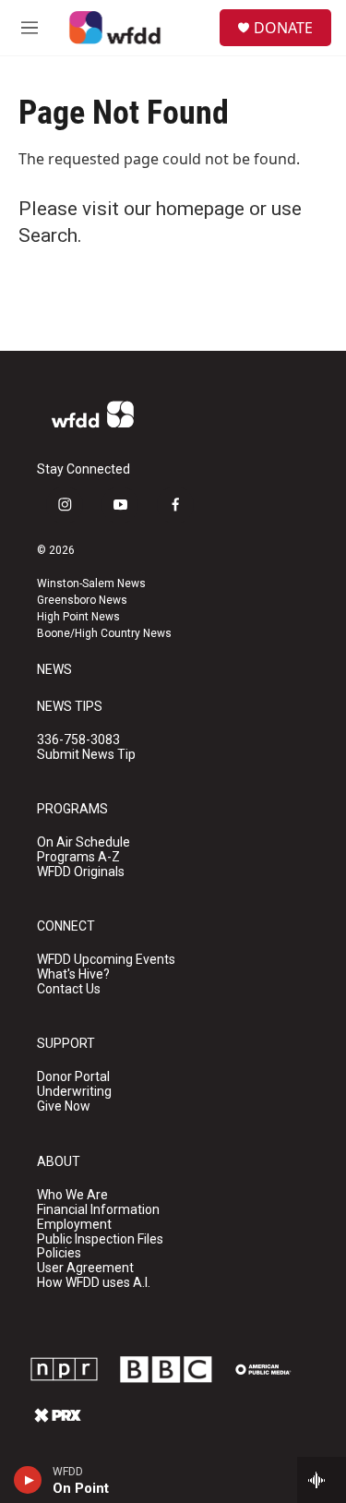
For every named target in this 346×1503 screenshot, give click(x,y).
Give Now (63, 1106)
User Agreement (85, 1268)
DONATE (283, 27)
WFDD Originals (81, 872)
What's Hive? (73, 974)
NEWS (54, 670)
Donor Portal (73, 1077)
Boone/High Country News (104, 633)
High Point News (78, 616)
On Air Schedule (83, 842)
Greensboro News (82, 600)
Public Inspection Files (100, 1239)
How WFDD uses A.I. (93, 1283)
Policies (59, 1253)
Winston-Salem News (91, 583)
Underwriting (74, 1092)
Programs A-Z (78, 857)
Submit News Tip (86, 755)
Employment (74, 1225)
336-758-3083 (78, 740)
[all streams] (321, 1480)
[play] (28, 1480)
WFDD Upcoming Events (106, 960)
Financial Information (98, 1210)
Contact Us (69, 989)
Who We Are (72, 1195)
